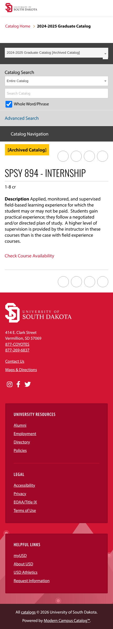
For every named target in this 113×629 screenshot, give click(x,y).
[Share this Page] (76, 156)
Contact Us (14, 361)
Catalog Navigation (30, 134)
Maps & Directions (21, 369)
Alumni (20, 425)
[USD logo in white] (38, 321)
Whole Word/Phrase (31, 104)
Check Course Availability (29, 256)
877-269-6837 (17, 350)
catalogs (28, 612)
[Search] (104, 93)
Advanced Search (22, 118)
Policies (20, 450)
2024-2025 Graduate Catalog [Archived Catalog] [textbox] (43, 53)
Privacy (20, 493)
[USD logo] (21, 8)
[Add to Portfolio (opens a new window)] (63, 156)
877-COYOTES (17, 344)
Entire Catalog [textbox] (17, 81)
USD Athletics (25, 572)
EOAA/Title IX (25, 502)
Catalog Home (17, 26)
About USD (23, 564)
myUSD (20, 555)
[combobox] (56, 53)
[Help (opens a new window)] (102, 156)
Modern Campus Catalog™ (67, 620)
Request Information (32, 580)
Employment (25, 433)
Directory (22, 442)
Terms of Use (25, 510)
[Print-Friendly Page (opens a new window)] (89, 156)
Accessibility (24, 485)
